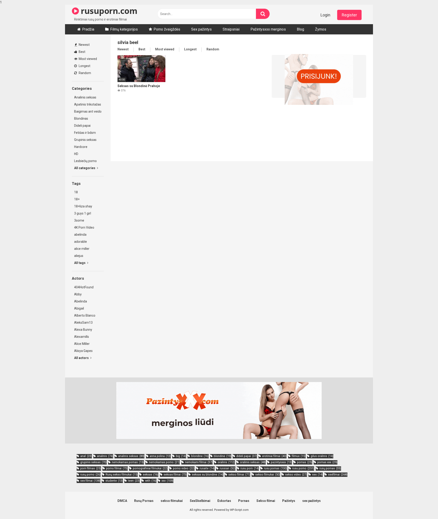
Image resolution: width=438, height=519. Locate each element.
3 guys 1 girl (82, 213)
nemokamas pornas (128, 462)
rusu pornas (275, 468)
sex (317, 474)
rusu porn (249, 468)
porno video (184, 468)
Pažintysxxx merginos (268, 29)
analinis (105, 456)
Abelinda (80, 301)
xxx (167, 480)
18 (76, 192)
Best (81, 52)
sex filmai (90, 480)
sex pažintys (311, 501)
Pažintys (288, 501)
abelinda (80, 234)
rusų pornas (330, 468)
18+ (77, 199)
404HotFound (84, 287)
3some (79, 220)
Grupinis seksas (85, 140)
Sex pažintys (201, 29)
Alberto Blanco (84, 315)
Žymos (320, 29)
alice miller (81, 248)
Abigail (79, 308)
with (150, 480)
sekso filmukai (267, 474)
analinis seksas (131, 456)
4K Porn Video (84, 227)
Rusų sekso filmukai (122, 474)
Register (349, 15)
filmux (299, 456)
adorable (80, 241)
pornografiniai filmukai (150, 468)
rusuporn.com (108, 10)
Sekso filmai (265, 501)
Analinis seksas (85, 97)
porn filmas (90, 468)
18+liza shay (83, 206)
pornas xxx (327, 462)
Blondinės (81, 118)
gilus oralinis (322, 456)
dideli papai (246, 456)
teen (134, 480)
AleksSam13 (83, 322)
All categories (85, 168)
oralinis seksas (253, 462)
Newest (84, 44)
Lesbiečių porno (85, 161)
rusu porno (303, 468)
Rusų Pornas (144, 501)
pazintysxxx (281, 462)
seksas (150, 474)
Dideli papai (82, 125)
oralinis (226, 462)
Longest (84, 66)
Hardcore (80, 147)
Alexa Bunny (83, 329)
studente (114, 480)
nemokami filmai (199, 462)
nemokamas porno (164, 462)
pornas (304, 462)
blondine (200, 456)
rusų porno (90, 474)
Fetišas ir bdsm (85, 132)
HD (76, 154)
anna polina (160, 456)
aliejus (78, 256)
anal (86, 456)
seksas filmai (175, 474)
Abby (78, 294)
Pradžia (88, 29)
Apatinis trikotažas (87, 104)
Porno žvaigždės (167, 29)
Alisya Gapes (83, 351)
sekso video (296, 474)
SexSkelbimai (200, 501)
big (181, 456)
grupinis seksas (93, 462)
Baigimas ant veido (88, 111)
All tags (80, 263)
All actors (81, 358)
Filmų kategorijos (124, 29)
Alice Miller (82, 344)
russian (227, 468)
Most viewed (87, 59)
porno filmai (117, 468)
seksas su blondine (207, 474)
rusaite (207, 468)
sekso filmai (239, 474)
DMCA (122, 501)
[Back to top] (423, 506)
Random (84, 73)
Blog (300, 29)
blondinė (222, 456)
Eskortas (224, 501)
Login (325, 15)
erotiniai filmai (274, 456)
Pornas (243, 501)
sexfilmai (337, 474)
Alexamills (81, 336)
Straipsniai (231, 29)
